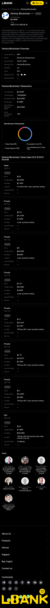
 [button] (27, 3)
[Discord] (25, 75)
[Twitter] (18, 75)
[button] (42, 591)
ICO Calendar (13, 9)
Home (4, 9)
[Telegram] (21, 75)
